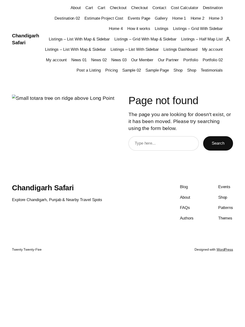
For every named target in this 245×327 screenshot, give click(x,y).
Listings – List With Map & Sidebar (79, 39)
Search (218, 143)
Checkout (118, 7)
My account (212, 49)
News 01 (79, 59)
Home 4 (115, 28)
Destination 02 (67, 18)
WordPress (225, 249)
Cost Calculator (184, 7)
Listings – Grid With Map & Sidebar (145, 39)
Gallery (161, 18)
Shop (178, 70)
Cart (89, 7)
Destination (213, 7)
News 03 (119, 59)
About (76, 7)
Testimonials (212, 70)
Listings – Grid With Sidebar (198, 28)
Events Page (139, 18)
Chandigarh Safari (43, 188)
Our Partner (168, 59)
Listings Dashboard (180, 49)
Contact (159, 7)
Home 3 (216, 18)
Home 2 (197, 18)
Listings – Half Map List (202, 39)
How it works (138, 28)
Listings (161, 28)
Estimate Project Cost (103, 18)
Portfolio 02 (213, 59)
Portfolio (190, 59)
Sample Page (157, 70)
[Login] (228, 39)
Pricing (111, 70)
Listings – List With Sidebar (135, 49)
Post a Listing (89, 70)
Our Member (142, 59)
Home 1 (179, 18)
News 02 (98, 59)
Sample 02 (131, 70)
